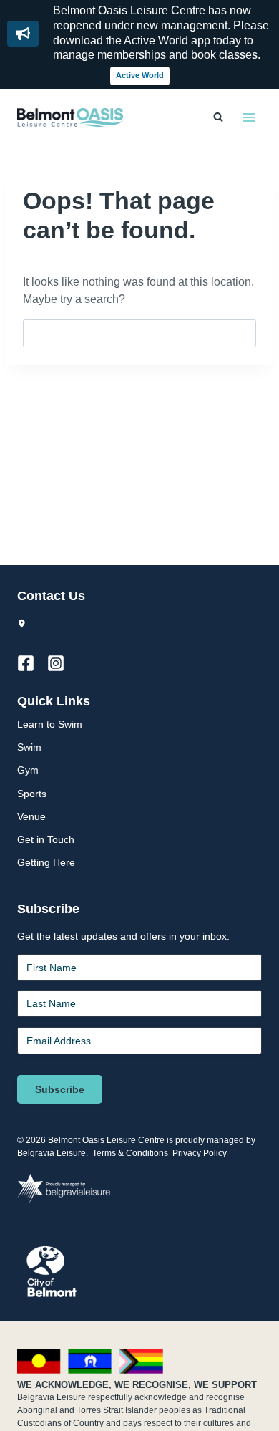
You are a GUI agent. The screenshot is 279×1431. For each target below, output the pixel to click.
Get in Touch (45, 839)
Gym (28, 770)
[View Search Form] (218, 117)
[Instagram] (62, 663)
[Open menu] (248, 117)
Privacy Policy (199, 1153)
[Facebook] (32, 663)
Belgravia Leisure (51, 1153)
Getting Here (46, 862)
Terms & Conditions (130, 1153)
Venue (31, 816)
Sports (31, 793)
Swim (29, 747)
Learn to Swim (49, 724)
